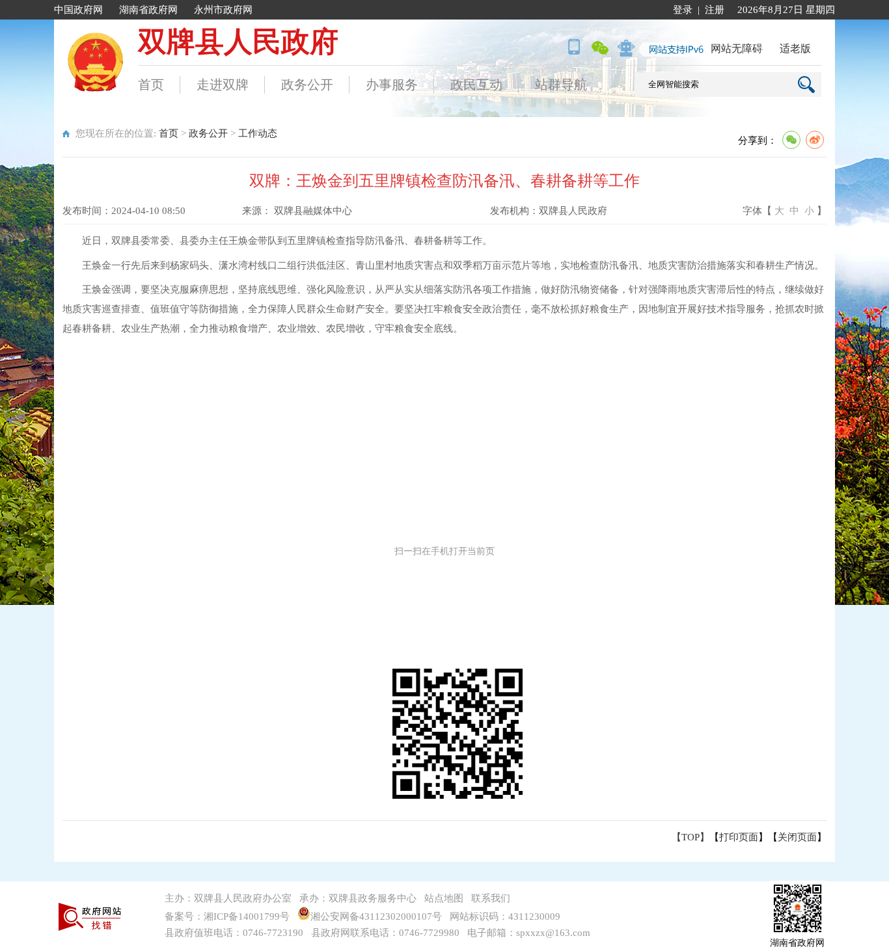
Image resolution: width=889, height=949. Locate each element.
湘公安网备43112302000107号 (378, 916)
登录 (682, 10)
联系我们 (490, 898)
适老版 (795, 48)
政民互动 (476, 84)
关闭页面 (797, 837)
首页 (151, 84)
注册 (714, 10)
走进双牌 (223, 84)
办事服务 (392, 84)
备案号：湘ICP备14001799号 (227, 916)
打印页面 (738, 837)
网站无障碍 (737, 48)
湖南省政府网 (148, 10)
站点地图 (443, 898)
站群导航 (561, 84)
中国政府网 (78, 10)
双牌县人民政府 (238, 42)
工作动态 (257, 133)
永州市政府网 (223, 10)
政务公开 (307, 84)
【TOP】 (690, 837)
